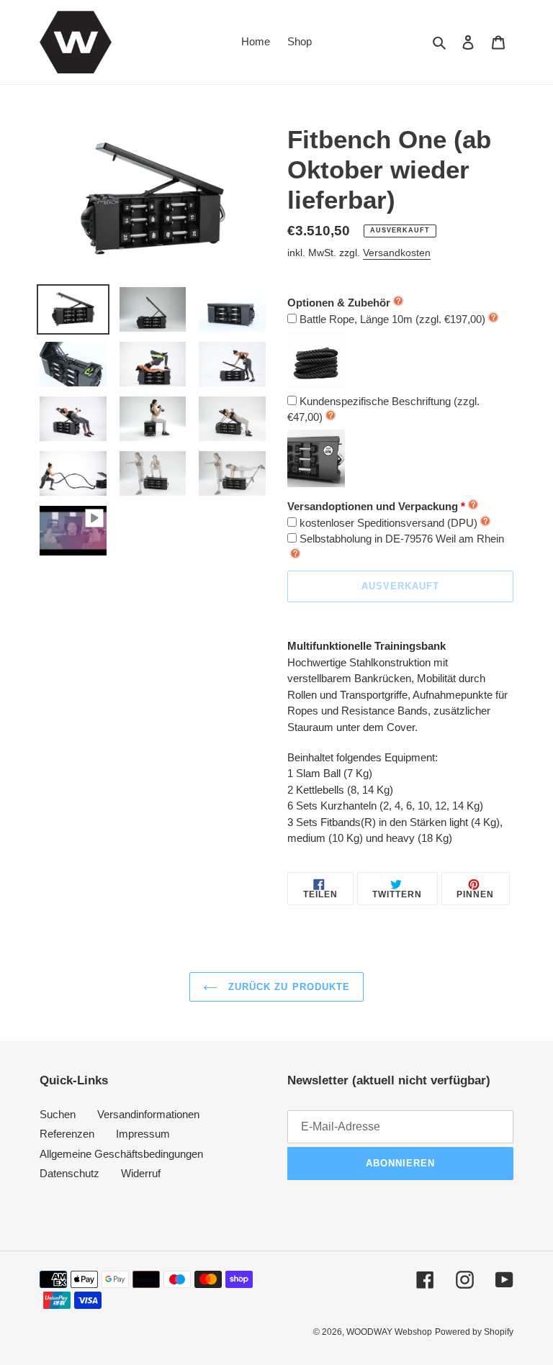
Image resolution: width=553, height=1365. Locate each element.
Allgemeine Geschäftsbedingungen (121, 1154)
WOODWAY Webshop (389, 1332)
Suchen (58, 1114)
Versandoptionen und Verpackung (372, 506)
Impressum (143, 1134)
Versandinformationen (148, 1114)
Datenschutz (69, 1173)
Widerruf (141, 1173)
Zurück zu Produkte (287, 986)
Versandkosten (397, 252)
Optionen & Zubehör (338, 302)
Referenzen (67, 1134)
